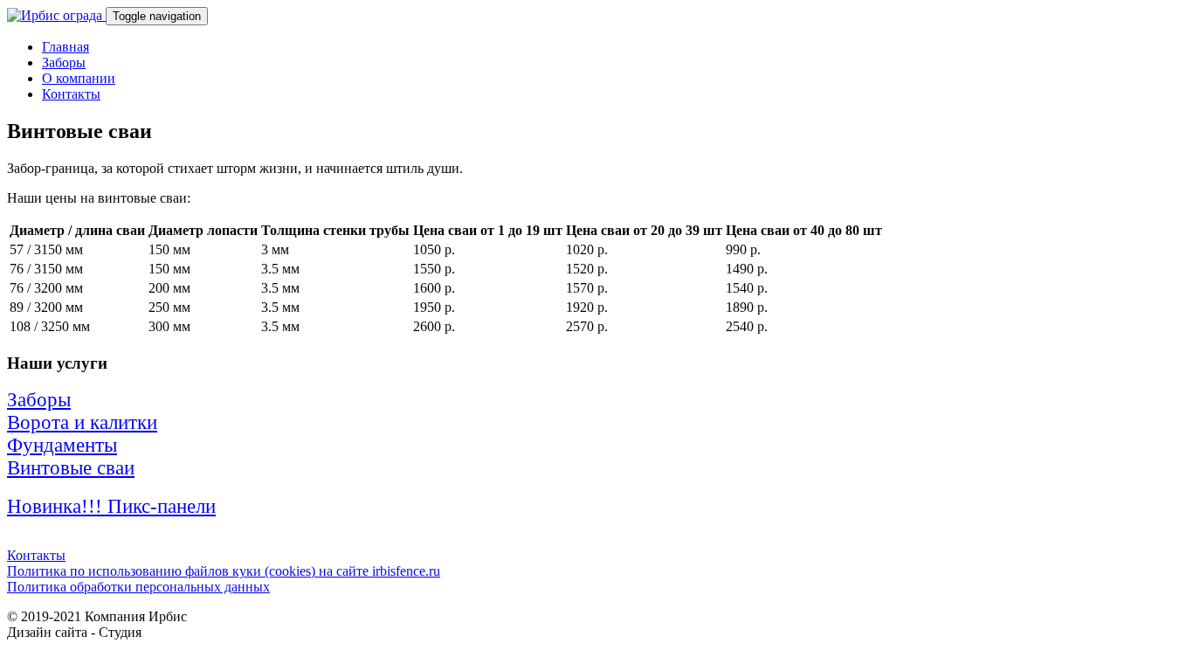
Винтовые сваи (70, 468)
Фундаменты (62, 445)
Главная (65, 46)
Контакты (71, 93)
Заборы (64, 62)
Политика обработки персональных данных (138, 586)
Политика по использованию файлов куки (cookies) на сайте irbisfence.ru (223, 571)
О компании (78, 78)
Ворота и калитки (82, 422)
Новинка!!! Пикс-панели (111, 506)
